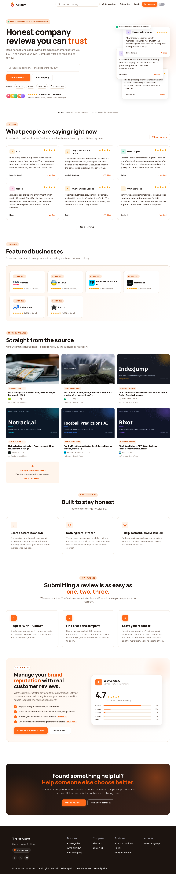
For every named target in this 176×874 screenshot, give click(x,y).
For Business (58, 86)
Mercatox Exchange (142, 32)
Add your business (124, 852)
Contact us (98, 847)
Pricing (118, 847)
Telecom (42, 86)
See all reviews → (88, 226)
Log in (137, 4)
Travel (30, 86)
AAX (18, 151)
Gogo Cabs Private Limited (81, 152)
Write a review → (160, 137)
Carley (123, 175)
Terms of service (83, 868)
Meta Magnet (133, 151)
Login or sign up (152, 843)
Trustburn (21, 838)
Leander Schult (15, 175)
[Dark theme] (161, 4)
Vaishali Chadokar (72, 175)
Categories (125, 4)
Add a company (74, 852)
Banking (19, 86)
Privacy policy (67, 868)
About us (97, 843)
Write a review (109, 4)
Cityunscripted (134, 188)
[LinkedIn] (26, 857)
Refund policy (100, 868)
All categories (73, 843)
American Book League (83, 188)
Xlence (19, 188)
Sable (67, 215)
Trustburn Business (124, 843)
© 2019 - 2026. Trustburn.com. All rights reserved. (35, 868)
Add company (42, 77)
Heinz (11, 215)
